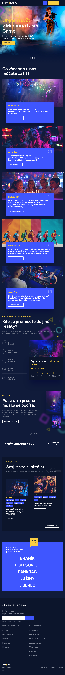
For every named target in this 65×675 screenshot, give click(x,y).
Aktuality (33, 630)
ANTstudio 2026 (6, 671)
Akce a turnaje (35, 643)
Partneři (33, 655)
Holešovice (7, 634)
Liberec (5, 647)
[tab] (14, 342)
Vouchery (33, 647)
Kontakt (33, 651)
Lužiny (5, 639)
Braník (5, 630)
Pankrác (6, 643)
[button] (31, 433)
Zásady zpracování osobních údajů (11, 621)
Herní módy (34, 634)
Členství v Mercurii (38, 639)
